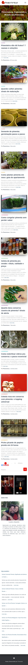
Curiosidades (4, 215)
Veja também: (5, 571)
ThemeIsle (20, 661)
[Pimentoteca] (10, 2)
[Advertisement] (14, 554)
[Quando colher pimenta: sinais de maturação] (14, 74)
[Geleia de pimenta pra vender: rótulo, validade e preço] (14, 246)
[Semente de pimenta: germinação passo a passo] (14, 117)
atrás (13, 60)
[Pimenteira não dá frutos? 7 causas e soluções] (14, 31)
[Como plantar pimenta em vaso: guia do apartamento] (14, 160)
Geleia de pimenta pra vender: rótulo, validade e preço (12, 263)
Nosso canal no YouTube (14, 658)
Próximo (20, 463)
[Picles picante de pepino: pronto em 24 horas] (14, 427)
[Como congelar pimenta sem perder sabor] (14, 203)
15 (15, 463)
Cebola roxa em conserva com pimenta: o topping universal (12, 399)
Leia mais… (6, 57)
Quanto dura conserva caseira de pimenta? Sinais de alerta (13, 310)
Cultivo (3, 42)
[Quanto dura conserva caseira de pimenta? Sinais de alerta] (14, 294)
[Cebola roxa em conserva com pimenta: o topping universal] (14, 382)
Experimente (4, 394)
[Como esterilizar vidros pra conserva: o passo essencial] (14, 339)
